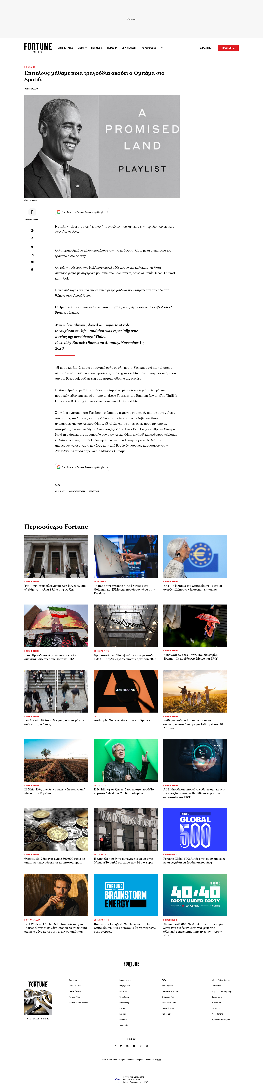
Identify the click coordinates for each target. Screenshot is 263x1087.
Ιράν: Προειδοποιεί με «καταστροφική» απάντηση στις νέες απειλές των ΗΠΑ (50, 657)
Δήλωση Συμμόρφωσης (222, 991)
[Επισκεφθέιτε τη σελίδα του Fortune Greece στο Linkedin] (127, 1045)
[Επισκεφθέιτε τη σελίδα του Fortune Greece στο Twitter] (121, 1045)
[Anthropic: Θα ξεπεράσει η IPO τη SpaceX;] (126, 691)
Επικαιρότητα (125, 980)
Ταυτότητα (216, 986)
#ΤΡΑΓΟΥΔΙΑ (94, 491)
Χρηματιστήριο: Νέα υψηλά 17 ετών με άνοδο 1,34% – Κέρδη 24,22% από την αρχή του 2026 (125, 657)
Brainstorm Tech (168, 997)
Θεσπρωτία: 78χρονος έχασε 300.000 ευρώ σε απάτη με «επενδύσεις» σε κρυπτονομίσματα (54, 861)
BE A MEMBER (129, 48)
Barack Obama (85, 342)
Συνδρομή (216, 1008)
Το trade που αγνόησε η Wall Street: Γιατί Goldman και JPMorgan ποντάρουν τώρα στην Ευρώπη (124, 589)
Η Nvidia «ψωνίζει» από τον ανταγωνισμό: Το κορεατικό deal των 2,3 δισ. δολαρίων (124, 791)
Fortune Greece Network (78, 1002)
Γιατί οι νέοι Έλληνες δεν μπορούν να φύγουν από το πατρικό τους (54, 722)
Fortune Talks (74, 997)
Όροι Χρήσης (217, 1014)
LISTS (81, 48)
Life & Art (123, 991)
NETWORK (112, 48)
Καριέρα (122, 1014)
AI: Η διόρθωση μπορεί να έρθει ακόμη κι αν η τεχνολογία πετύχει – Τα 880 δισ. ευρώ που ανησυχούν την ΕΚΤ (194, 793)
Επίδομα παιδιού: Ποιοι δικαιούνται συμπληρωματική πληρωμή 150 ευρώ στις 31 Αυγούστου (193, 724)
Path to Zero (167, 1014)
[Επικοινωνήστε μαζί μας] (147, 1045)
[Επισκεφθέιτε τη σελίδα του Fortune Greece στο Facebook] (115, 1045)
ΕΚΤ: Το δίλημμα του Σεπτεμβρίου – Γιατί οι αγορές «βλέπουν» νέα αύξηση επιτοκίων (192, 588)
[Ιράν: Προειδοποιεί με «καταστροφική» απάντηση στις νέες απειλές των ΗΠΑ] (56, 626)
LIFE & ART (29, 67)
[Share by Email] (32, 262)
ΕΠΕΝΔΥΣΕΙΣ (100, 581)
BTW (159, 1059)
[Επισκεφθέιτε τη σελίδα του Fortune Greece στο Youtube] (134, 1046)
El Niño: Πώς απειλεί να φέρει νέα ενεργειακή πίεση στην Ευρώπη (54, 791)
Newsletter (216, 1002)
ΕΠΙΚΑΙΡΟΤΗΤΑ (31, 581)
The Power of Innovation (171, 991)
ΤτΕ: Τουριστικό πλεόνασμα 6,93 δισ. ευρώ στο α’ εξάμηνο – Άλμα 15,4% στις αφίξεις (55, 588)
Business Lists (75, 986)
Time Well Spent (168, 1008)
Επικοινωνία (217, 997)
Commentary (124, 1025)
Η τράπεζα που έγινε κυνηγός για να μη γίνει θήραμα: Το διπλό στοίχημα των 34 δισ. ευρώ (123, 861)
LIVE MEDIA (96, 48)
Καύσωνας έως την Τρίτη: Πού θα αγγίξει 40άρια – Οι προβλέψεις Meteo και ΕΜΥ (190, 657)
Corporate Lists (75, 980)
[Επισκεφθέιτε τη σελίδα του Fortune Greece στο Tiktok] (141, 1045)
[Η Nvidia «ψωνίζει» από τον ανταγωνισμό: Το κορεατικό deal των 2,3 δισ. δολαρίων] (126, 760)
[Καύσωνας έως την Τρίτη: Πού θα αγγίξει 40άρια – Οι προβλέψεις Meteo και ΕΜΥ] (195, 626)
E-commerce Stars (169, 1002)
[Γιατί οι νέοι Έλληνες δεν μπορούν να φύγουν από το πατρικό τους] (56, 691)
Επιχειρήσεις (124, 986)
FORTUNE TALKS (65, 48)
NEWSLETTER (228, 48)
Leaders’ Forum (75, 991)
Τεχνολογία (124, 997)
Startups (122, 1008)
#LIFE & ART (60, 491)
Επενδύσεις (124, 1002)
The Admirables (148, 48)
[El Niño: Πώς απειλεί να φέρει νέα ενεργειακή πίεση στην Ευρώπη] (56, 760)
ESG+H (164, 980)
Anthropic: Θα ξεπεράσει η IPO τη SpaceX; (122, 720)
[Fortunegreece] (38, 52)
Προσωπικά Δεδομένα (221, 1019)
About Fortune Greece (221, 980)
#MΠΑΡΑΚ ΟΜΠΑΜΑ (77, 491)
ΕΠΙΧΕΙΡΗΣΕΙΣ (101, 716)
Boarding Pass (167, 986)
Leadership (123, 1019)
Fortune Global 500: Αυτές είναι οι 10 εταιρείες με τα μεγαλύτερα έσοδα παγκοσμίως (194, 861)
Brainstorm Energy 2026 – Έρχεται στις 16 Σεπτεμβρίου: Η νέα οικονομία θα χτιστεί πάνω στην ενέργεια (125, 928)
